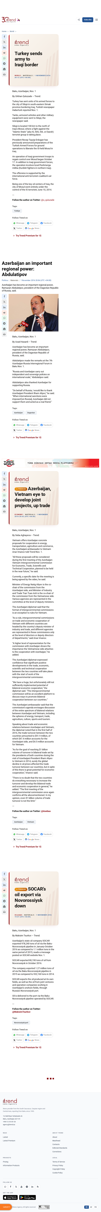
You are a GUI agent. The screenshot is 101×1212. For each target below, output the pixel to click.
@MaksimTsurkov (21, 1012)
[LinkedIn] (32, 1187)
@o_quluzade (47, 200)
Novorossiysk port (21, 1023)
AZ (91, 1207)
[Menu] (96, 19)
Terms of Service (58, 1162)
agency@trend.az (9, 1124)
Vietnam (30, 822)
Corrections (56, 1152)
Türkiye (17, 211)
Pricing (5, 1162)
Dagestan (31, 413)
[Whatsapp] (5, 1187)
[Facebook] (10, 1187)
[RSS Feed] (37, 1187)
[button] (4, 36)
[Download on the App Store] (10, 1197)
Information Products (11, 1165)
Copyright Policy (58, 1169)
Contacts (55, 1144)
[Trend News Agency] (10, 1102)
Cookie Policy (57, 1173)
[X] (16, 1187)
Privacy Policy (57, 1165)
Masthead (56, 1141)
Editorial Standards (59, 1148)
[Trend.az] (11, 19)
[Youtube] (21, 1187)
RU (96, 1207)
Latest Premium (9, 1141)
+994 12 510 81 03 (9, 1122)
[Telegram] (27, 1187)
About (54, 1137)
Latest (5, 1137)
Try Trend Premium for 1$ (28, 235)
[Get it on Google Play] (27, 1197)
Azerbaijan (18, 413)
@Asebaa (46, 811)
